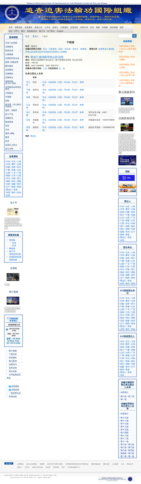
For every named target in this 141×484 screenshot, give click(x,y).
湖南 (19, 181)
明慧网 (42, 464)
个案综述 (13, 354)
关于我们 (51, 30)
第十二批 (125, 438)
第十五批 (125, 429)
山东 (19, 169)
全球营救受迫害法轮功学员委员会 (76, 464)
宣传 (7, 125)
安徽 (14, 169)
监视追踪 (74, 27)
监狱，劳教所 (11, 110)
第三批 (124, 396)
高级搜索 (127, 41)
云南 (19, 164)
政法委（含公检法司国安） (13, 105)
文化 (7, 129)
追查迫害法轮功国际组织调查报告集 (15, 256)
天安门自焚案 (11, 42)
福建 (14, 183)
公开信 (47, 27)
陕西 (14, 186)
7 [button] (5, 222)
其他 (19, 192)
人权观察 (115, 464)
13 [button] (10, 225)
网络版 (12, 248)
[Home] (12, 13)
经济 (7, 140)
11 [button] (18, 222)
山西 (8, 172)
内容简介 (125, 392)
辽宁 (8, 186)
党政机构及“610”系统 (10, 82)
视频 (98, 27)
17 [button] (6, 228)
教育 (7, 137)
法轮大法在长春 (37, 467)
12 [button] (6, 225)
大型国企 (9, 92)
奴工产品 (9, 114)
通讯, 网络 (9, 133)
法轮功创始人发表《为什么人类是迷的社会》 (127, 48)
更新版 (12, 239)
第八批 (124, 447)
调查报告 (19, 27)
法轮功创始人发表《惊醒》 (126, 58)
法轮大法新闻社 (31, 464)
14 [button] (13, 225)
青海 (19, 186)
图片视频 (13, 350)
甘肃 (8, 183)
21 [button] (134, 144)
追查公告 (38, 27)
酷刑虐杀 (9, 65)
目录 (14, 245)
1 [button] (5, 219)
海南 (8, 181)
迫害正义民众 (11, 144)
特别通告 (13, 357)
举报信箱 (13, 396)
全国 (8, 192)
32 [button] (120, 153)
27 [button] (120, 150)
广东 (14, 172)
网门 (63, 467)
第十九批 (125, 417)
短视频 (105, 27)
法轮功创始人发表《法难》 (126, 66)
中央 (8, 161)
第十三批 (125, 435)
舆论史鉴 (13, 371)
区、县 (62, 68)
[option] (13, 210)
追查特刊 (13, 364)
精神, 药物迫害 (11, 61)
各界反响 (13, 367)
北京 (14, 161)
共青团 (8, 96)
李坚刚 (28, 128)
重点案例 (13, 360)
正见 (122, 464)
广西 (19, 172)
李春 (28, 97)
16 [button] (20, 225)
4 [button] (13, 219)
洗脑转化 (9, 117)
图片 (23, 30)
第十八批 (125, 420)
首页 (11, 27)
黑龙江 (9, 189)
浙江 (19, 178)
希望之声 (130, 464)
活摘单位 (9, 77)
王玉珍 (28, 83)
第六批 (124, 450)
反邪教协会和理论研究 (13, 88)
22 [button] (120, 147)
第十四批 (125, 432)
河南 (14, 178)
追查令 (55, 27)
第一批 (124, 399)
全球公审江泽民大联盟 (55, 464)
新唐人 (19, 467)
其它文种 (9, 149)
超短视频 (114, 27)
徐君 (28, 119)
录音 (92, 27)
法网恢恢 (20, 464)
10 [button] (14, 222)
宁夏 (8, 169)
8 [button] (8, 222)
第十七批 (125, 423)
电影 (122, 27)
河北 (8, 178)
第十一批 (125, 441)
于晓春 (28, 91)
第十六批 (125, 426)
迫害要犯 (9, 69)
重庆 (14, 164)
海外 (14, 192)
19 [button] (127, 144)
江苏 (14, 175)
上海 (19, 161)
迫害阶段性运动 (12, 58)
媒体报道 (9, 121)
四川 (19, 166)
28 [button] (124, 150)
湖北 (14, 181)
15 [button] (17, 225)
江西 (19, 175)
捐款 (129, 178)
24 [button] (127, 147)
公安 (45, 68)
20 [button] (131, 144)
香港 (16, 189)
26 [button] (134, 147)
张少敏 (28, 113)
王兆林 (28, 106)
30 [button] (131, 150)
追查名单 (84, 27)
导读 (14, 242)
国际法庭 (106, 464)
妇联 (7, 100)
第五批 (131, 450)
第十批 (124, 444)
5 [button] (16, 219)
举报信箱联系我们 (13, 319)
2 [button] (8, 219)
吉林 (14, 166)
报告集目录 (32, 30)
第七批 (131, 447)
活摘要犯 (9, 73)
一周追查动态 (15, 392)
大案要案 (9, 54)
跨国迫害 (9, 50)
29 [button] (127, 150)
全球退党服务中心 (74, 467)
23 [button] (124, 147)
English (60, 30)
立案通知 (64, 27)
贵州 (19, 183)
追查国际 (15, 386)
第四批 (124, 453)
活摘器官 (9, 46)
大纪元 (27, 467)
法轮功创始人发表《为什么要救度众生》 (126, 83)
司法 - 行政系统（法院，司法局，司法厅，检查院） (65, 48)
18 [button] (124, 144)
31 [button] (134, 150)
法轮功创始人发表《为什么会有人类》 (127, 73)
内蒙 (8, 166)
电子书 (42, 30)
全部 (8, 195)
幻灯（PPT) (14, 30)
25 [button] (131, 147)
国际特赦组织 (95, 464)
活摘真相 (15, 389)
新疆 (8, 175)
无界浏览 (56, 467)
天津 (8, 164)
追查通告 (28, 27)
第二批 (131, 396)
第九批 (131, 444)
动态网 (48, 467)
